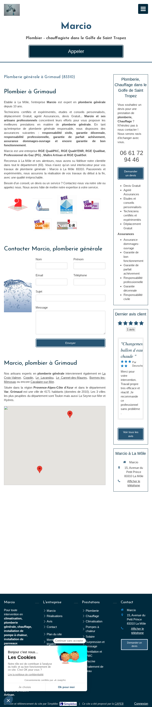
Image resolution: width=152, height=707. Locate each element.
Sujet (39, 291)
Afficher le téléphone (133, 483)
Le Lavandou (44, 377)
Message (42, 307)
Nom (39, 259)
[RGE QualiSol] (42, 224)
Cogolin (28, 377)
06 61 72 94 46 (131, 156)
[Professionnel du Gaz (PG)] (42, 204)
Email (39, 275)
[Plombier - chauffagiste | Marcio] (12, 10)
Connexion (141, 703)
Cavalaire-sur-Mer (42, 381)
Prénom (78, 259)
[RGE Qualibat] (67, 205)
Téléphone (80, 275)
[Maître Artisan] (18, 204)
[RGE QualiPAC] (91, 205)
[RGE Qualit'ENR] (67, 225)
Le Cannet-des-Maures (71, 377)
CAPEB (119, 703)
